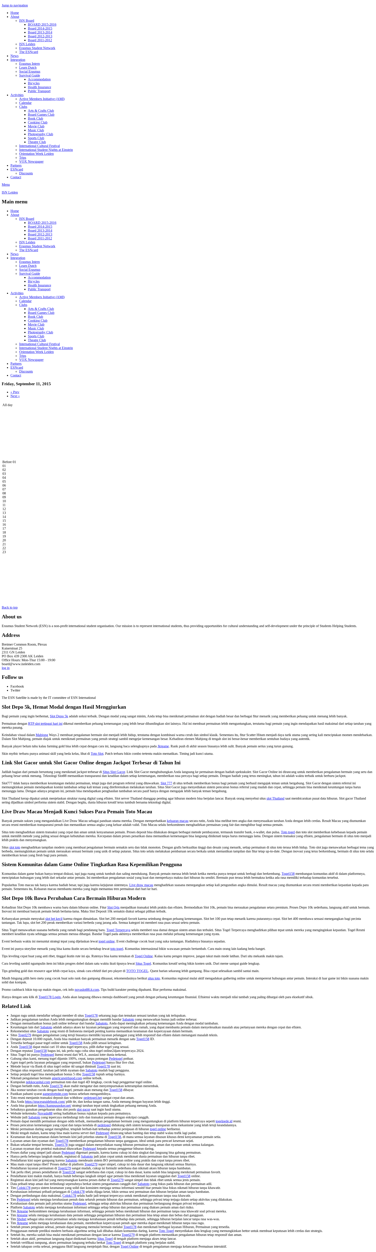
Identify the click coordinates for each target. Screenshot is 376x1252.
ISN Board (26, 20)
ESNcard (16, 169)
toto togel (116, 949)
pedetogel (104, 1125)
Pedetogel (47, 1054)
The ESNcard (28, 52)
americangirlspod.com (67, 1078)
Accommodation (39, 79)
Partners (16, 165)
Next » (15, 396)
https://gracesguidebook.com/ (45, 1101)
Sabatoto (128, 1019)
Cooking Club (37, 122)
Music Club (36, 130)
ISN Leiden (27, 44)
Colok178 (23, 1188)
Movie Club (36, 126)
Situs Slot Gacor (114, 772)
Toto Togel (166, 1231)
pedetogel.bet (93, 1098)
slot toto (14, 847)
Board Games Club (41, 114)
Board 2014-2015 (40, 28)
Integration (17, 60)
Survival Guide (29, 75)
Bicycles (34, 83)
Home (14, 13)
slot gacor (83, 1109)
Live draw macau (141, 885)
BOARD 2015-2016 (42, 24)
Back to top (10, 607)
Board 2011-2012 (40, 40)
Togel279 (24, 1035)
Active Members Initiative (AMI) (42, 99)
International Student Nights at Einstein (46, 150)
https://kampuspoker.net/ (54, 1105)
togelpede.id (224, 1121)
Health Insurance (39, 87)
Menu (6, 184)
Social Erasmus (29, 71)
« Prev (14, 392)
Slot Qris (113, 907)
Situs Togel (143, 963)
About (14, 16)
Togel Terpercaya (118, 930)
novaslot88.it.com (87, 989)
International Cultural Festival (39, 146)
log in (6, 668)
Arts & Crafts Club (41, 110)
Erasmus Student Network (37, 48)
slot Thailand (275, 798)
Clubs (23, 107)
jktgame (22, 1215)
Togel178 (91, 1015)
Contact (15, 177)
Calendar (25, 103)
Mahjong (42, 735)
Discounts (26, 173)
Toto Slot (97, 753)
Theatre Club (37, 142)
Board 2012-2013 (40, 36)
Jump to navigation (15, 5)
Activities (17, 95)
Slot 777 (166, 783)
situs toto (154, 978)
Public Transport (39, 91)
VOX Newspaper (31, 161)
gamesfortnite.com (55, 1094)
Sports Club (36, 138)
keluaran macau (177, 821)
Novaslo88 (44, 1113)
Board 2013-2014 (40, 32)
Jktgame (163, 746)
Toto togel (288, 832)
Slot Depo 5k (59, 716)
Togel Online (144, 956)
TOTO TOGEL (137, 971)
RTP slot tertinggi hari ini (45, 723)
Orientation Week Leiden (36, 154)
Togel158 (288, 873)
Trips (22, 157)
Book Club (35, 118)
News (14, 56)
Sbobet (21, 1219)
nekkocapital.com (38, 1082)
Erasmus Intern (29, 63)
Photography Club (40, 134)
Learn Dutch (28, 67)
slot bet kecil (53, 919)
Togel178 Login (50, 997)
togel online (107, 941)
